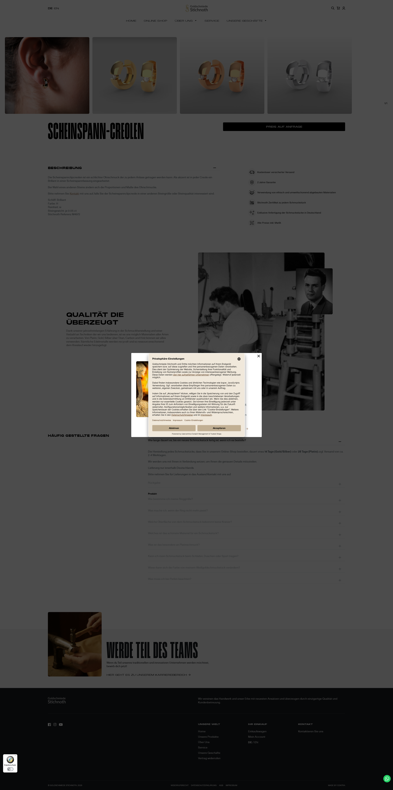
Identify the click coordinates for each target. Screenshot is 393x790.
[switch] (10, 769)
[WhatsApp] (387, 778)
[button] (258, 356)
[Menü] (15, 756)
